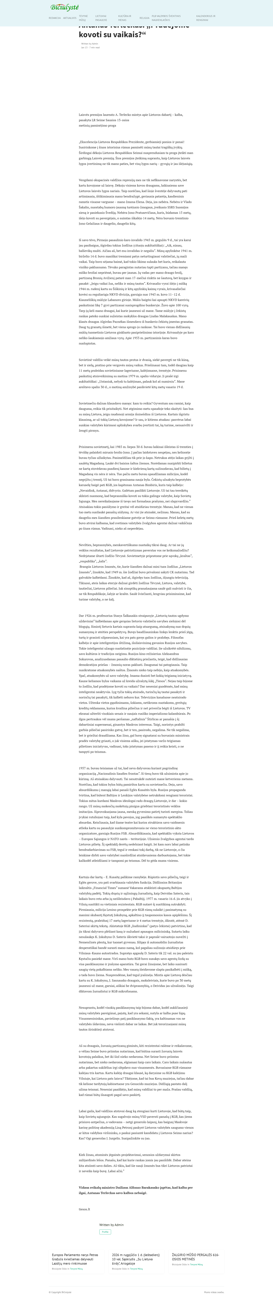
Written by (89, 43)
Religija (144, 17)
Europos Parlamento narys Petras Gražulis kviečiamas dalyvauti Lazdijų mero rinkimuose (75, 1259)
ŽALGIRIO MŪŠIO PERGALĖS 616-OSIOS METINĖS (195, 1257)
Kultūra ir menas (124, 18)
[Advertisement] (136, 79)
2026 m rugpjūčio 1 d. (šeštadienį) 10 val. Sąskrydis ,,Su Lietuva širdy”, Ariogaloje (136, 1259)
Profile (105, 1231)
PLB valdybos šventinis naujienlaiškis (166, 18)
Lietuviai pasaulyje (101, 18)
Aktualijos (69, 17)
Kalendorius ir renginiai (205, 18)
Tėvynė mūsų (83, 18)
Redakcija (55, 17)
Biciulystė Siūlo (59, 1268)
